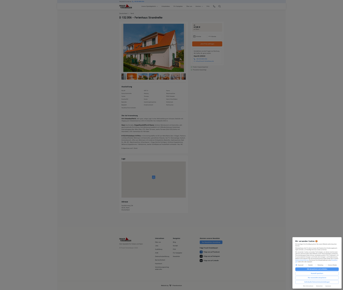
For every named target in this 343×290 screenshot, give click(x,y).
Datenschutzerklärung (302, 260)
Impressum (328, 286)
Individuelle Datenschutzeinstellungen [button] (317, 282)
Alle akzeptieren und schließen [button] (317, 269)
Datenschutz (319, 286)
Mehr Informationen (308, 286)
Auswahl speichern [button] (317, 273)
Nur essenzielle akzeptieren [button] (317, 278)
